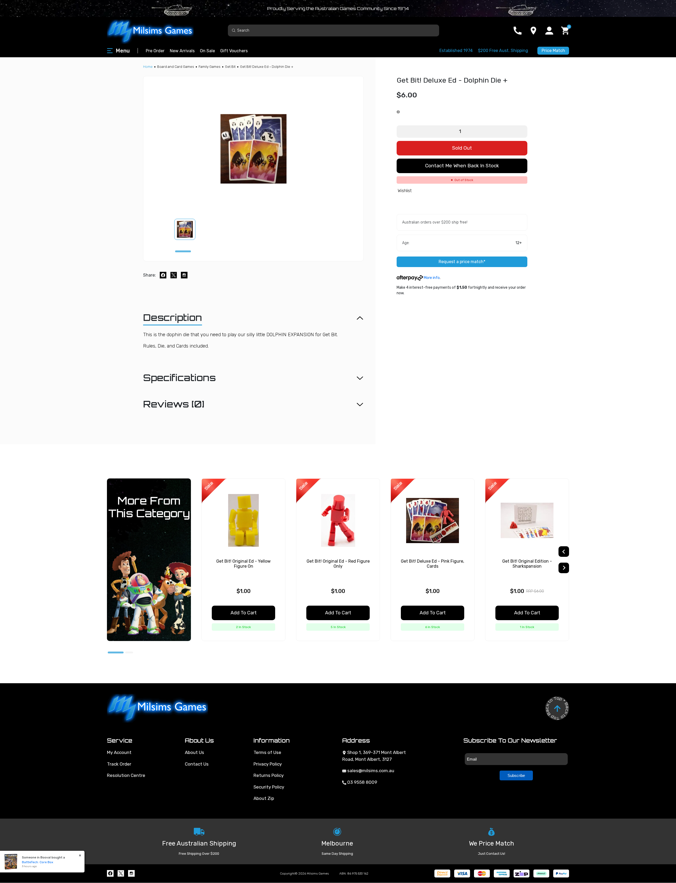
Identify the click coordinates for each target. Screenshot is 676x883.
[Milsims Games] (156, 30)
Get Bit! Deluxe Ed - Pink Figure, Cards (432, 564)
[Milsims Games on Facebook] (110, 873)
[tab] (183, 251)
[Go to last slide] (563, 551)
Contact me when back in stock (462, 166)
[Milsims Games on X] (121, 873)
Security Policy (268, 787)
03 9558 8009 (361, 782)
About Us (194, 752)
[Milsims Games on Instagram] (131, 873)
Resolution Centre (126, 775)
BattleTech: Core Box (37, 862)
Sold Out (462, 148)
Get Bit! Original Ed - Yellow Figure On (243, 564)
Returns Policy (268, 775)
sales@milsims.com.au (370, 770)
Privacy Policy (267, 764)
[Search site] (234, 30)
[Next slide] (563, 568)
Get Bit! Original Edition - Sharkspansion (527, 564)
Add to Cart (244, 613)
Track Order (119, 764)
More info (431, 278)
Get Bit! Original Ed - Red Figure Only (338, 564)
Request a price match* (462, 261)
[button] (188, 229)
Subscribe (516, 775)
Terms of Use (267, 752)
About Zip (263, 798)
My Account (119, 752)
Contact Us (197, 764)
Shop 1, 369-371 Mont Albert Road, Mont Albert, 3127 (374, 756)
